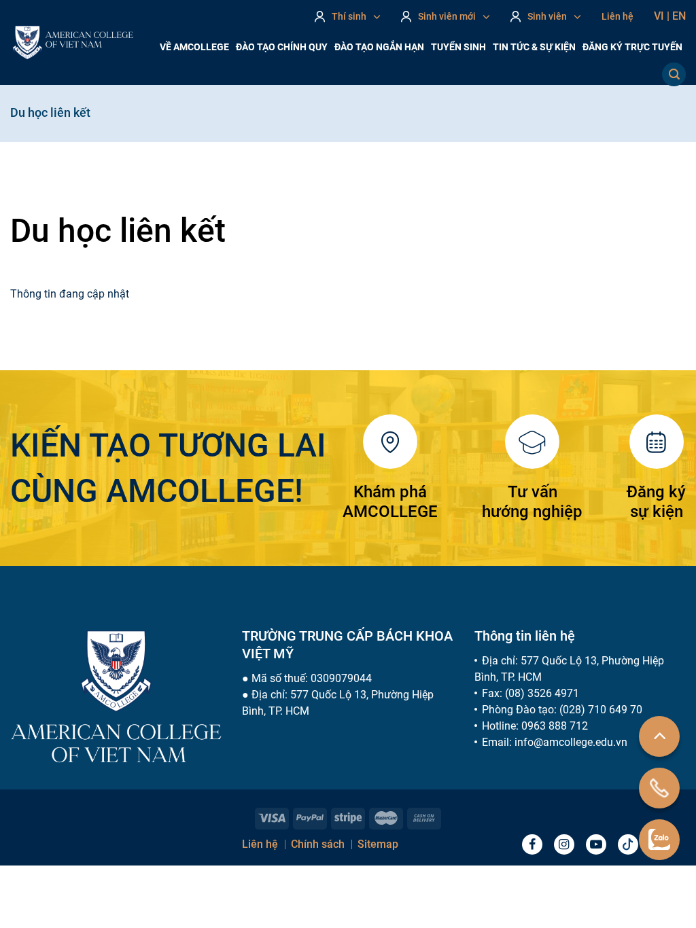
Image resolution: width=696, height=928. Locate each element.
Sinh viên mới (447, 16)
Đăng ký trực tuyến (632, 46)
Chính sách (318, 844)
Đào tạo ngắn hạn (379, 46)
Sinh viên (547, 16)
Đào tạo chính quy (282, 46)
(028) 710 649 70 (600, 709)
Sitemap (378, 844)
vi (661, 16)
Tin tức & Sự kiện (534, 46)
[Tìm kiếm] (674, 74)
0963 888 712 (554, 725)
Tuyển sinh (458, 46)
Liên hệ (617, 16)
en (679, 16)
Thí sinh (349, 16)
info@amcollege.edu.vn (571, 742)
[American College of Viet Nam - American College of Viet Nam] (72, 42)
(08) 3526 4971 (542, 693)
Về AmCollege (194, 46)
